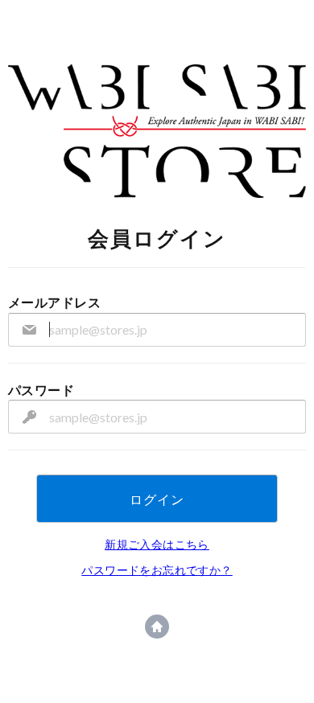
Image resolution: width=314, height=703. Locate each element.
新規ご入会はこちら (157, 544)
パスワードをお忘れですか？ (156, 570)
